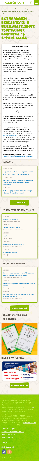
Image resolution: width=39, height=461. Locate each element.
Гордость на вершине (10, 219)
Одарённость (14, 2)
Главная (4, 9)
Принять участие (19, 385)
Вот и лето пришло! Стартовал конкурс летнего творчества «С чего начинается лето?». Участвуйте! (18, 182)
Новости (10, 9)
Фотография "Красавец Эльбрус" (14, 244)
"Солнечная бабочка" (10, 253)
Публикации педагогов (11, 135)
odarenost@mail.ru (29, 422)
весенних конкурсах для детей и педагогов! (18, 157)
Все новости (20, 203)
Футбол (5, 236)
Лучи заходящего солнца (11, 227)
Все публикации (19, 308)
